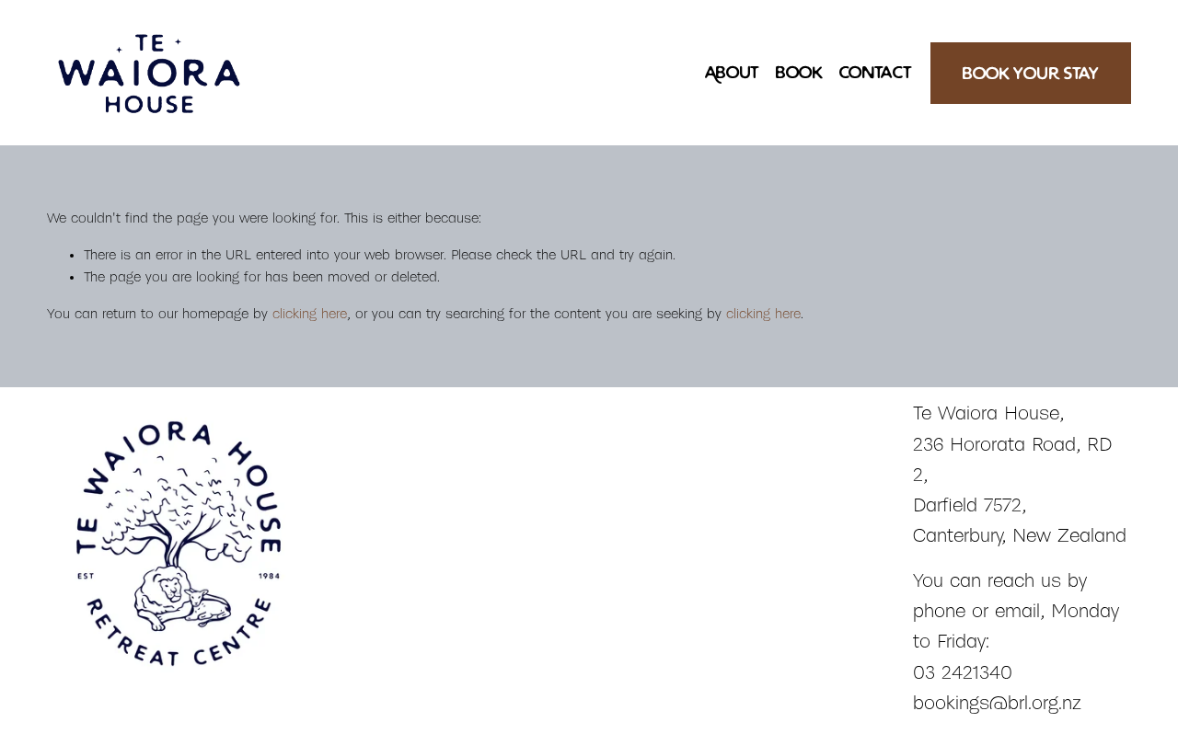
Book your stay (1031, 73)
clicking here (309, 313)
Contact (875, 72)
